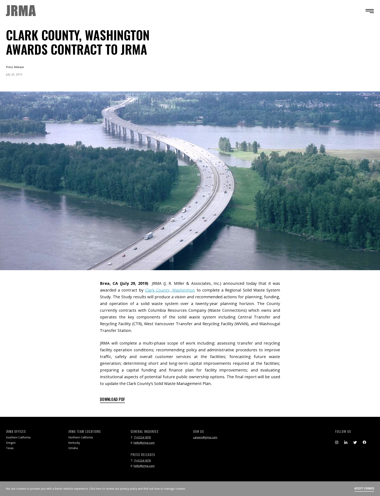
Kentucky (74, 443)
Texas (10, 448)
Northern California (80, 437)
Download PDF (112, 399)
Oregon (11, 443)
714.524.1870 (142, 437)
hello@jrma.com (144, 443)
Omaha (73, 448)
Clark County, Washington (170, 290)
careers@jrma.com (205, 437)
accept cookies (364, 488)
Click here (95, 488)
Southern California (18, 437)
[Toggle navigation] (368, 11)
